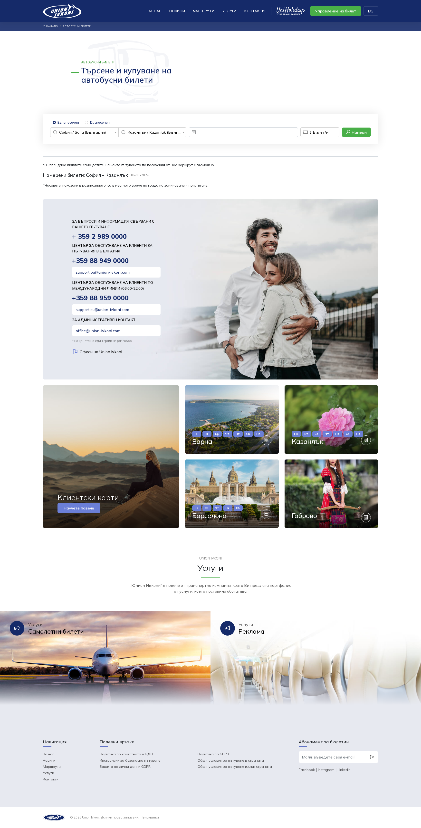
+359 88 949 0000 (100, 261)
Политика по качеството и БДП (126, 754)
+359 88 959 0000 (100, 298)
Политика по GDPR (213, 754)
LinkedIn (344, 770)
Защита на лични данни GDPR (125, 766)
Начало (51, 26)
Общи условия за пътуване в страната (231, 760)
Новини (177, 11)
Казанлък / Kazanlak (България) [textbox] (156, 132)
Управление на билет (335, 11)
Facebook (307, 770)
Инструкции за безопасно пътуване (130, 760)
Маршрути (204, 11)
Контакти (254, 11)
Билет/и (318, 132)
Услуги (229, 11)
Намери (359, 132)
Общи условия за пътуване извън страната (235, 766)
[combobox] (84, 132)
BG (370, 11)
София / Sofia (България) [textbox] (82, 132)
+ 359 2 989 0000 (99, 236)
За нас (155, 11)
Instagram (326, 770)
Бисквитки (151, 817)
